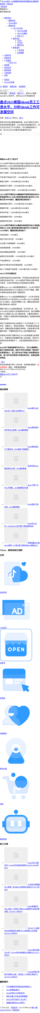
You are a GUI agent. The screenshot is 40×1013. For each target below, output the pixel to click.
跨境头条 (12, 26)
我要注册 (13, 86)
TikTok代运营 (9, 82)
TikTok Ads (13, 63)
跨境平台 (16, 39)
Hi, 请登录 (4, 86)
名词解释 (20, 53)
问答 (6, 75)
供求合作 (7, 68)
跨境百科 (16, 48)
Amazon (20, 43)
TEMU (19, 41)
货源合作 (7, 58)
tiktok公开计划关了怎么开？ (16, 999)
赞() (20, 118)
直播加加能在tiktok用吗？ (16, 1003)
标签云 (6, 80)
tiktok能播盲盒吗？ (13, 990)
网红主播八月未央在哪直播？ (17, 996)
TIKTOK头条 (18, 28)
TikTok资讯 (13, 23)
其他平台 (20, 45)
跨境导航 (7, 70)
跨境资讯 (7, 18)
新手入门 (20, 36)
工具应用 (7, 73)
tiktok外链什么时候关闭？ (16, 993)
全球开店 (7, 55)
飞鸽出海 (12, 93)
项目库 (6, 65)
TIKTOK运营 (22, 31)
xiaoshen (3, 384)
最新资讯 (12, 20)
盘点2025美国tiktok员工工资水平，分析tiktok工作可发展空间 (20, 107)
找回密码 (22, 86)
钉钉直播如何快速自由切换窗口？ (19, 987)
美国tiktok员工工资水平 (8, 374)
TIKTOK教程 (22, 33)
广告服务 (7, 60)
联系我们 (16, 1010)
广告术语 (20, 50)
